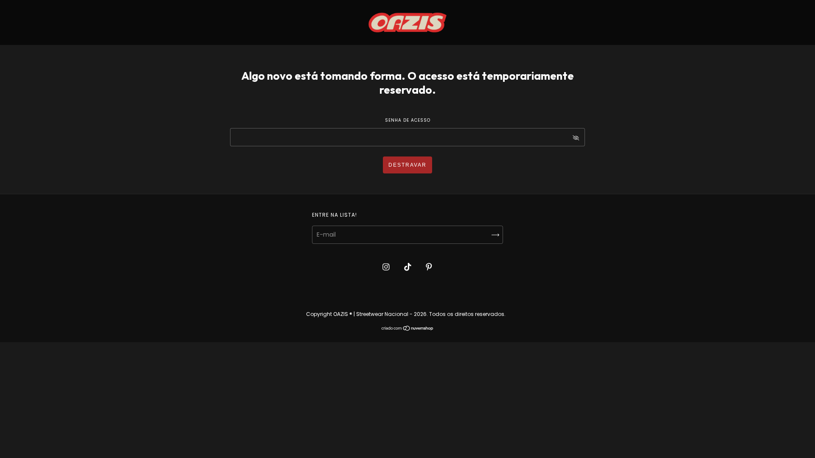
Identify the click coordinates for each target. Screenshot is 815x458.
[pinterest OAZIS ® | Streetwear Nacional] (429, 267)
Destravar (407, 165)
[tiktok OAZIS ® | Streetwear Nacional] (408, 267)
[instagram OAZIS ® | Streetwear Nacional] (387, 267)
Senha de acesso (407, 120)
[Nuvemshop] (407, 329)
